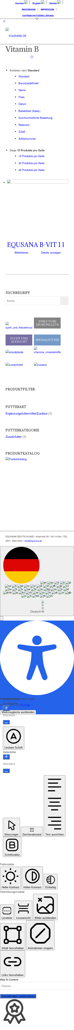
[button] (1, 618)
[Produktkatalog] (34, 459)
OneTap (25, 705)
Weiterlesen (21, 252)
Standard (23, 76)
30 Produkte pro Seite (31, 163)
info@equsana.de (33, 540)
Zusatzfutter (14, 436)
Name (21, 90)
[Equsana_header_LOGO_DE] (31, 36)
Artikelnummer (27, 139)
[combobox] (37, 581)
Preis (21, 97)
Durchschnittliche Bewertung (35, 118)
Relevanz (24, 125)
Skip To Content (9, 979)
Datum (22, 104)
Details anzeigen (50, 252)
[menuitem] (21, 2)
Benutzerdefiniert (28, 83)
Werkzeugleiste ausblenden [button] (18, 712)
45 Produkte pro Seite (31, 170)
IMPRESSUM (47, 9)
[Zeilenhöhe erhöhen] (6, 756)
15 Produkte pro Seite (31, 156)
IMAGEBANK (29, 9)
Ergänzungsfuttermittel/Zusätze (26, 413)
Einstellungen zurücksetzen (18, 996)
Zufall (21, 132)
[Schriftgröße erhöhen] (6, 708)
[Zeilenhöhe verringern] (6, 771)
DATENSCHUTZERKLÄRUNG (38, 15)
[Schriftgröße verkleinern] (6, 722)
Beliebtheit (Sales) (29, 111)
